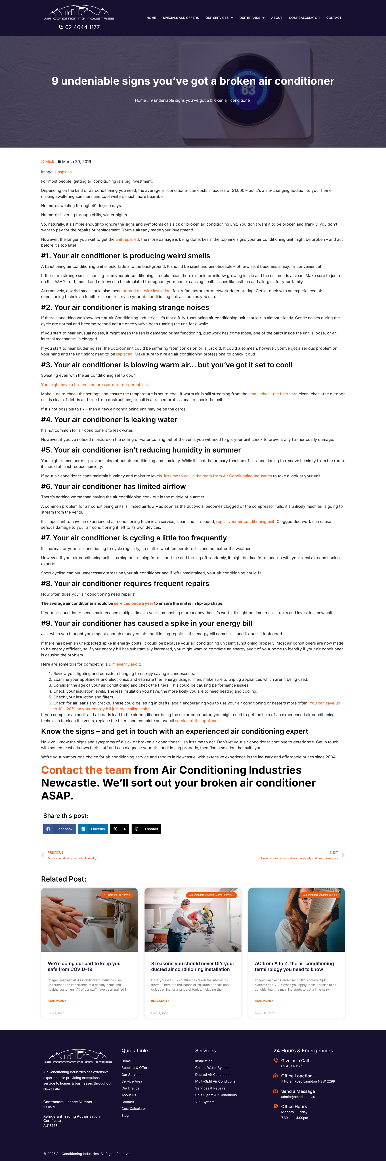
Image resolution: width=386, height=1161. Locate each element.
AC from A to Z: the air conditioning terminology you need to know (294, 966)
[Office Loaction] (275, 1075)
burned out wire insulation (146, 290)
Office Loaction (297, 1076)
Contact (334, 17)
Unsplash (63, 171)
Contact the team (86, 769)
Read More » (57, 1000)
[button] (59, 829)
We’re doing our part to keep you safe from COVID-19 (84, 966)
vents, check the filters (269, 393)
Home (151, 17)
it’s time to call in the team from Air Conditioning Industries (218, 476)
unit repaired (127, 239)
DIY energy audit (124, 664)
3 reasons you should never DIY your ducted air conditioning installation (192, 966)
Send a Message (298, 1091)
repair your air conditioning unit (245, 521)
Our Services (217, 17)
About (276, 17)
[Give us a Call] (275, 1060)
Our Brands (249, 17)
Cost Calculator (304, 17)
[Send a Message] (275, 1091)
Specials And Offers (181, 17)
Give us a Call (295, 1060)
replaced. (125, 354)
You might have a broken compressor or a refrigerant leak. (95, 384)
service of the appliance (197, 720)
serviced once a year (133, 603)
